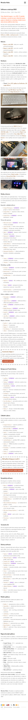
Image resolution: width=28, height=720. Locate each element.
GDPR (2, 707)
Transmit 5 (5, 582)
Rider (4, 485)
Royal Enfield (6, 625)
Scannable (5, 619)
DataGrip (5, 489)
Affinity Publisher (7, 586)
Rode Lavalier (14, 174)
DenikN (5, 312)
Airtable (5, 567)
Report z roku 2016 (8, 56)
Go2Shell (5, 393)
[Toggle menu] (25, 2)
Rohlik (4, 604)
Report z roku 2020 (8, 44)
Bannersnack (6, 271)
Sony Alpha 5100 (18, 134)
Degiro (5, 327)
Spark (4, 432)
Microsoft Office (7, 428)
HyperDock (6, 397)
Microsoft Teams (7, 574)
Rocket (5, 389)
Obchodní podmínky (8, 707)
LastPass (5, 378)
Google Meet (6, 211)
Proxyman (5, 518)
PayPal (5, 323)
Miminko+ (5, 623)
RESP (4, 514)
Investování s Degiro (7, 351)
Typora (5, 553)
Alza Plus (5, 316)
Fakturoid (5, 236)
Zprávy (5, 443)
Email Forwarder (7, 289)
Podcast (5, 615)
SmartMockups (6, 275)
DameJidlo (5, 606)
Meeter (5, 408)
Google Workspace (7, 208)
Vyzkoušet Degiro (8, 361)
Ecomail (5, 267)
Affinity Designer (7, 557)
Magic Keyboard (14, 92)
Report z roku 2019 (8, 48)
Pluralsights (6, 297)
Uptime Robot (6, 243)
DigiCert (5, 280)
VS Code (5, 506)
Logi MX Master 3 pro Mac (15, 90)
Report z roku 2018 (8, 52)
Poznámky (5, 447)
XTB (4, 330)
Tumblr (5, 610)
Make (4, 232)
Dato (4, 405)
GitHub (5, 228)
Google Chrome (7, 424)
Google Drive (6, 215)
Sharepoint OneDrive (8, 251)
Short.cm (5, 240)
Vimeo (5, 258)
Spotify (5, 453)
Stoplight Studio (7, 499)
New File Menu (7, 401)
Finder (4, 436)
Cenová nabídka (16, 707)
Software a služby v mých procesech (9, 35)
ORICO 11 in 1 (17, 126)
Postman (5, 497)
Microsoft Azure (7, 222)
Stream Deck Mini (10, 176)
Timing (5, 382)
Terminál (5, 493)
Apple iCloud (6, 300)
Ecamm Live (6, 563)
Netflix (5, 304)
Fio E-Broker (6, 329)
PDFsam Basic (6, 578)
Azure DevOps (6, 226)
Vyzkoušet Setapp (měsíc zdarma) (12, 470)
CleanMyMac (6, 386)
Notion (5, 451)
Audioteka (5, 613)
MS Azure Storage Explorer (9, 510)
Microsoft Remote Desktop (9, 502)
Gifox (4, 590)
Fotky (4, 571)
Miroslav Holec (5, 2)
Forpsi (4, 285)
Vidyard (5, 262)
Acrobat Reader (7, 440)
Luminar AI (6, 561)
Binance (5, 325)
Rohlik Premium (7, 308)
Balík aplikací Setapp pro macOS (10, 459)
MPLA (4, 627)
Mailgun (5, 247)
